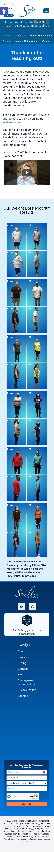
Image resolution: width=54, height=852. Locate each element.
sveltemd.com (12, 122)
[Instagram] (32, 606)
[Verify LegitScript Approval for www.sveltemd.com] (27, 625)
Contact (46, 41)
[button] (4, 11)
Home (6, 35)
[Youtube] (21, 606)
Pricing (6, 41)
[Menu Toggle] (46, 10)
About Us (21, 35)
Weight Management (41, 35)
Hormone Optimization (26, 41)
